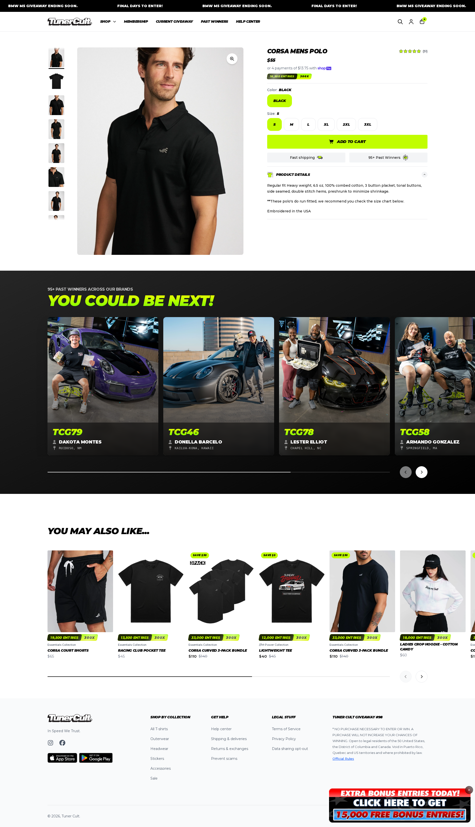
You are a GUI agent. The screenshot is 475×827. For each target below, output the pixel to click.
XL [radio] (326, 124)
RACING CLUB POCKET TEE (141, 650)
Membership (136, 21)
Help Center (248, 21)
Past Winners (214, 21)
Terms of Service (286, 729)
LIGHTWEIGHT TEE (275, 650)
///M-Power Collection (273, 644)
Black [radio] (279, 101)
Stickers (157, 758)
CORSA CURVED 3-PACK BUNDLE (218, 650)
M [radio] (291, 124)
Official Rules (343, 759)
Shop (105, 21)
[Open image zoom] (232, 58)
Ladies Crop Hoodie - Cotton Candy (429, 646)
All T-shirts (159, 729)
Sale (154, 778)
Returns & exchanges (229, 748)
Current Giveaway (174, 21)
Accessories (160, 768)
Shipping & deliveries (229, 739)
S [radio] (274, 124)
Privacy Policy (284, 739)
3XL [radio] (367, 124)
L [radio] (308, 124)
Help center (221, 729)
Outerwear (159, 739)
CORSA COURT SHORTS (68, 650)
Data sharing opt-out (290, 748)
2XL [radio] (346, 124)
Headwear (159, 748)
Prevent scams (224, 758)
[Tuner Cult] (70, 22)
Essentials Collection (62, 644)
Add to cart (351, 141)
